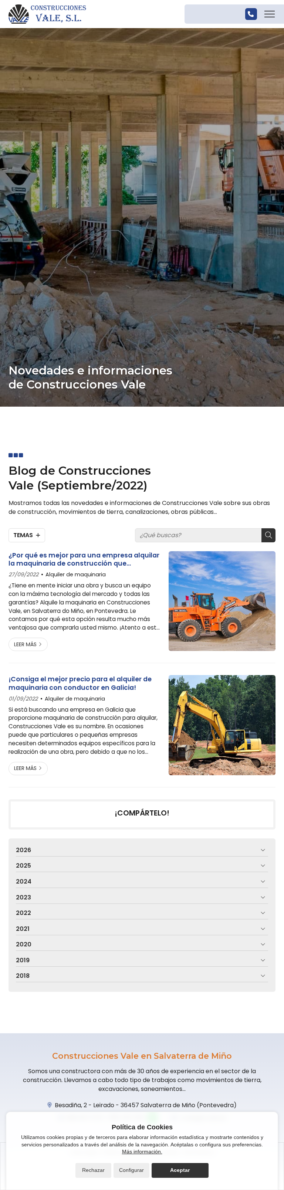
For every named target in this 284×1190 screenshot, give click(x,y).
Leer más (25, 644)
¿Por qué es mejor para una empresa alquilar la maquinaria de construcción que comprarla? (84, 559)
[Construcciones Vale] (47, 14)
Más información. (142, 1152)
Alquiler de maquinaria (75, 574)
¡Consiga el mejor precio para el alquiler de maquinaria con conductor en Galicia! (80, 683)
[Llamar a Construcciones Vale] (251, 14)
